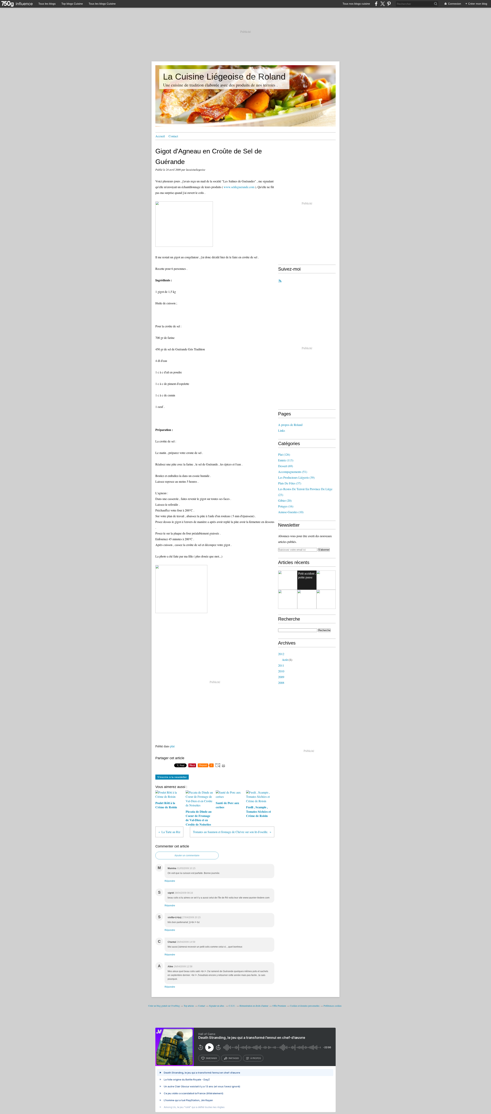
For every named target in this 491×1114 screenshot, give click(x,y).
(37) (289, 483)
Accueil (160, 136)
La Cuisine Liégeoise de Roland (224, 77)
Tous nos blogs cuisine (356, 3)
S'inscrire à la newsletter (172, 777)
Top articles (189, 1005)
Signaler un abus (217, 1005)
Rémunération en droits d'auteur (254, 1005)
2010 (281, 671)
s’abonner (211, 1058)
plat (172, 746)
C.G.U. (232, 1005)
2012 (281, 654)
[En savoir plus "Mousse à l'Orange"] (306, 599)
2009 (281, 677)
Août (285, 660)
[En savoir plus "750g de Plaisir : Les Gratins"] (287, 599)
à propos (255, 1058)
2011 (281, 665)
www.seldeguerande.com (239, 187)
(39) (296, 477)
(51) (292, 472)
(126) (284, 454)
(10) (290, 512)
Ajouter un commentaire (187, 855)
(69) (285, 466)
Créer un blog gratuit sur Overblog (164, 1005)
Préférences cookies (333, 1005)
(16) (285, 506)
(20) (285, 500)
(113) (285, 460)
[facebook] (376, 4)
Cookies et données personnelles (305, 1005)
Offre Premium (279, 1005)
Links (281, 430)
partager (234, 1058)
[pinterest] (388, 4)
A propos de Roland (290, 425)
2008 (281, 683)
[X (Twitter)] (382, 4)
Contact (173, 136)
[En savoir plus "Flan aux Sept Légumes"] (326, 599)
